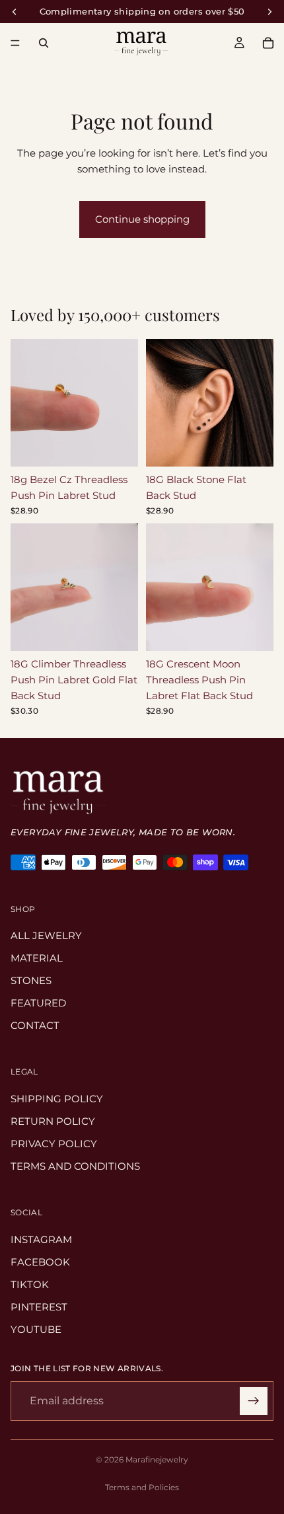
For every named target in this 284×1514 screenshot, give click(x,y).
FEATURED (38, 1003)
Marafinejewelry (156, 1459)
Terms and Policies (142, 1487)
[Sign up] (253, 1401)
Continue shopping (142, 219)
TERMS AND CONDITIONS (75, 1166)
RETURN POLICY (53, 1121)
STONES (31, 981)
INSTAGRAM (41, 1239)
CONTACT (35, 1026)
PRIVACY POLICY (54, 1143)
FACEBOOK (40, 1262)
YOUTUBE (36, 1329)
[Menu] (15, 43)
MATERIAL (37, 958)
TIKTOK (30, 1284)
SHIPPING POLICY (57, 1098)
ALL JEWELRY (46, 936)
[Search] (43, 42)
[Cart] (268, 42)
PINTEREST (39, 1307)
